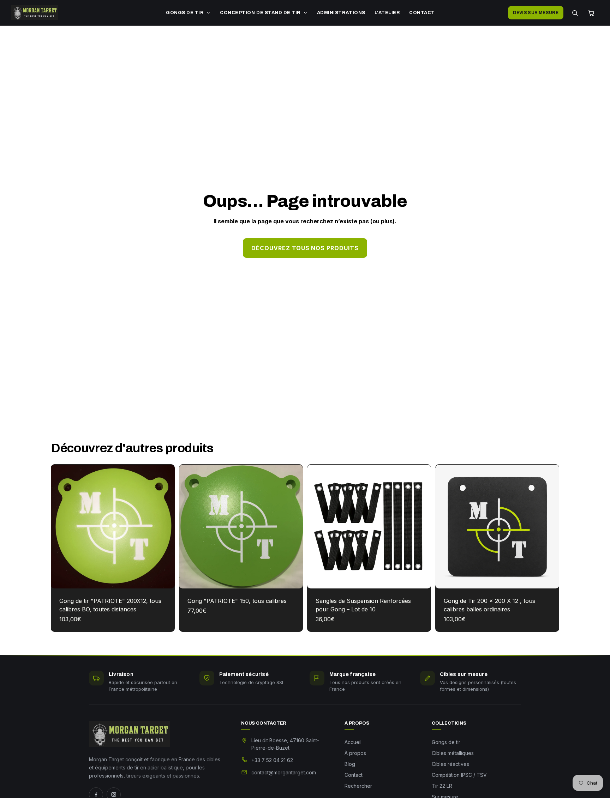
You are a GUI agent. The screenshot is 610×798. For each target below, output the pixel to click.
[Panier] (591, 12)
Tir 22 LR (442, 786)
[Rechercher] (574, 12)
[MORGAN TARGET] (129, 734)
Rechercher (358, 786)
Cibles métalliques (453, 753)
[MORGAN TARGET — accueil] (84, 12)
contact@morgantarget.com (283, 772)
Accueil (353, 742)
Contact (354, 775)
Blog (350, 764)
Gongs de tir (446, 742)
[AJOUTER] (163, 577)
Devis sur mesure (535, 12)
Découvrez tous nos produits (305, 248)
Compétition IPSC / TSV (459, 775)
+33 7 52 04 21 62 (272, 760)
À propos (355, 753)
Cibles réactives (450, 764)
